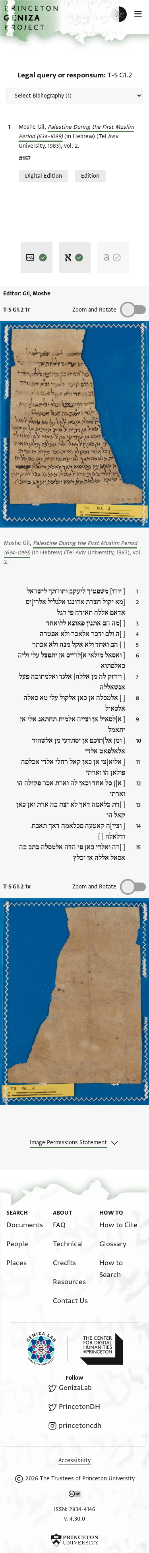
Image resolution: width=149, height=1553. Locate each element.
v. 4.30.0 (74, 1519)
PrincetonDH (79, 1406)
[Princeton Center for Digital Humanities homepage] (101, 1349)
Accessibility (74, 1460)
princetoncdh (80, 1425)
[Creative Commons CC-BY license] (74, 1495)
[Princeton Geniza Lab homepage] (47, 1348)
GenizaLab (75, 1387)
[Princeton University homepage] (74, 1540)
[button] (32, 22)
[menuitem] (24, 1225)
